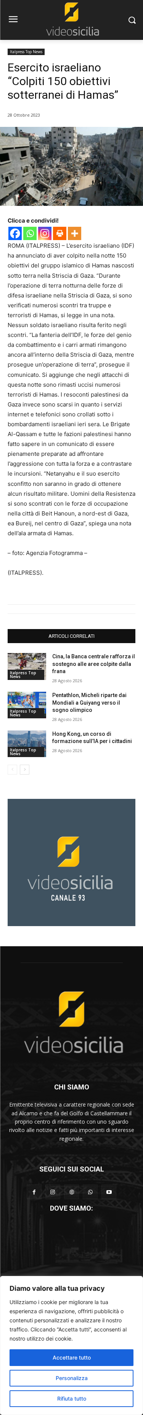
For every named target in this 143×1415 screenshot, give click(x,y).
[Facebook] (15, 233)
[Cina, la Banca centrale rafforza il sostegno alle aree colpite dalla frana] (27, 666)
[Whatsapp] (30, 233)
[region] (71, 1345)
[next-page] (24, 770)
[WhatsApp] (90, 1191)
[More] (74, 233)
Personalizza (72, 1378)
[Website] (71, 1191)
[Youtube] (108, 1191)
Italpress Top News (26, 51)
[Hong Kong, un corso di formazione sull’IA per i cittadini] (27, 743)
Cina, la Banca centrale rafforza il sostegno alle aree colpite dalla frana (93, 663)
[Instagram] (44, 233)
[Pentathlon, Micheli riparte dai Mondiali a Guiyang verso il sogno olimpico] (27, 705)
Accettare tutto (72, 1357)
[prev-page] (12, 770)
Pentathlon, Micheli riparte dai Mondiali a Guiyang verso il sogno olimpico (89, 702)
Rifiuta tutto (71, 1398)
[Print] (59, 233)
